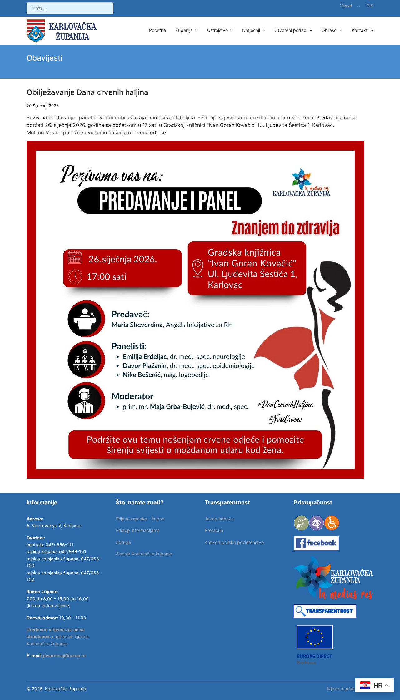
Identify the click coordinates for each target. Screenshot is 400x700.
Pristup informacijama (138, 530)
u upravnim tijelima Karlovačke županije (58, 636)
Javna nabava (219, 518)
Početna (157, 30)
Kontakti (360, 30)
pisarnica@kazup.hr (64, 655)
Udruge (123, 542)
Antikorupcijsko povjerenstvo (234, 542)
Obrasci (330, 30)
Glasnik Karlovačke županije (144, 553)
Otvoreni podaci (290, 30)
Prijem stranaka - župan (140, 518)
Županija (184, 30)
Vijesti (346, 5)
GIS (369, 5)
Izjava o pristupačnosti (350, 688)
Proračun (214, 530)
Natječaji (251, 30)
